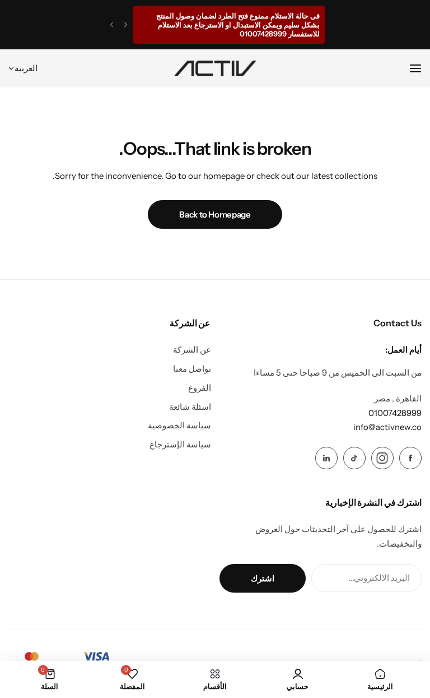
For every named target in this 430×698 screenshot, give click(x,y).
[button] (125, 25)
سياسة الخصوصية (179, 425)
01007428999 (395, 413)
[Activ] (215, 68)
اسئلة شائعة (190, 406)
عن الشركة (192, 349)
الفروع (199, 387)
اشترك (262, 578)
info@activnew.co (387, 427)
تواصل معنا (192, 368)
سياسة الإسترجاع (180, 444)
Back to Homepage (214, 214)
